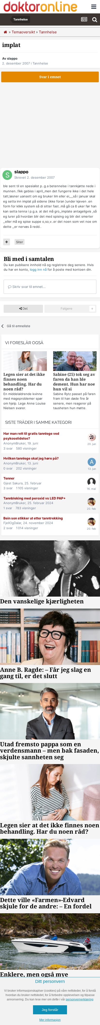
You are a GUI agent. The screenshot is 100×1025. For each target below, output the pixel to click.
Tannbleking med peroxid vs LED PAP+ (34, 498)
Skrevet (34, 177)
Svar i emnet (50, 77)
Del (24, 308)
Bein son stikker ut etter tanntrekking (33, 518)
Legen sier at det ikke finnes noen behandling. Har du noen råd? (24, 381)
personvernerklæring (79, 999)
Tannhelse (40, 63)
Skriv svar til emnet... (28, 287)
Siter (19, 242)
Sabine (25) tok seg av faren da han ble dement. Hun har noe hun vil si (74, 381)
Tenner (9, 478)
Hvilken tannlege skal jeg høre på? (31, 458)
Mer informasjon (50, 1020)
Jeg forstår (50, 1010)
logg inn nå (38, 269)
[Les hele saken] (25, 361)
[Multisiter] (6, 242)
